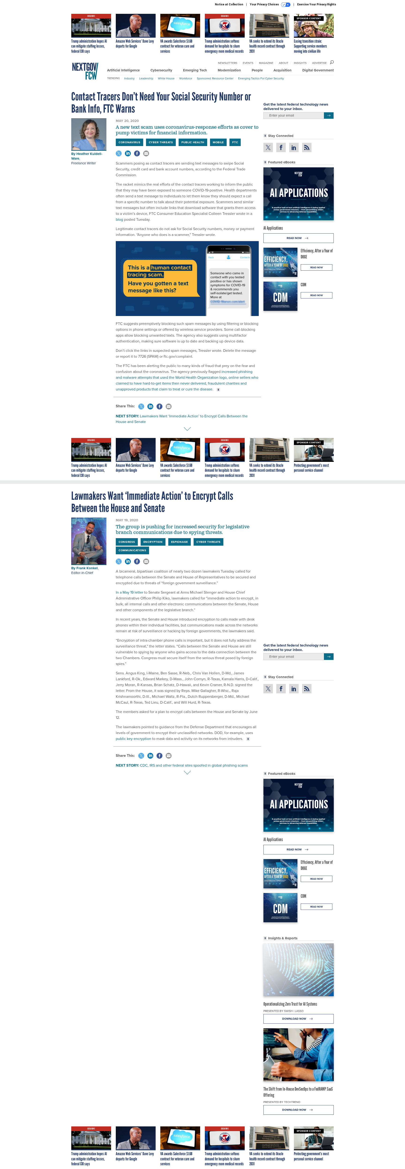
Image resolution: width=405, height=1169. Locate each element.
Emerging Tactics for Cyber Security (261, 78)
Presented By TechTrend (281, 1102)
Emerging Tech (195, 70)
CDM (303, 284)
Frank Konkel (87, 568)
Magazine (266, 63)
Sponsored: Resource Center (215, 78)
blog (119, 219)
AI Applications (273, 228)
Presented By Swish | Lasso (283, 1011)
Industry (129, 78)
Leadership (146, 78)
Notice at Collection (229, 4)
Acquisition (283, 70)
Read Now (294, 238)
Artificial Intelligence (123, 70)
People (257, 70)
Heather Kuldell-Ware (86, 156)
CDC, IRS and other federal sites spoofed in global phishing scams (194, 765)
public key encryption (133, 738)
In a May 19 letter (129, 592)
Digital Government (318, 70)
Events (248, 63)
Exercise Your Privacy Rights (316, 4)
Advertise (319, 63)
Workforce (185, 78)
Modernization (229, 70)
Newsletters (227, 63)
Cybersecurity (161, 70)
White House (166, 78)
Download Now (294, 1019)
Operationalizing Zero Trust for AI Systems (290, 1004)
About (283, 63)
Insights (300, 63)
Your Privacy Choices (265, 4)
